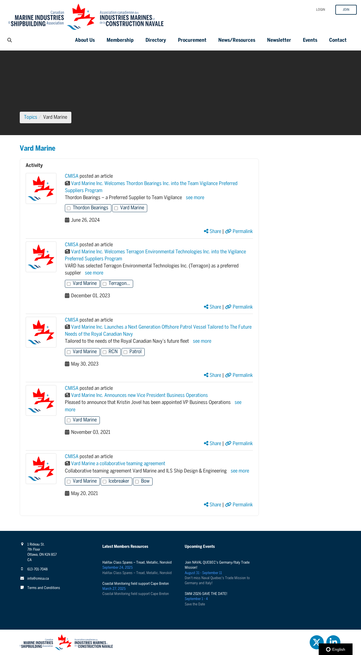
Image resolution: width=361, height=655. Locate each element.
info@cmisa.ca (38, 579)
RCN (113, 352)
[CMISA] (41, 188)
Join (346, 9)
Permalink (242, 231)
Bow (145, 481)
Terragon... (119, 283)
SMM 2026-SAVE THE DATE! (206, 594)
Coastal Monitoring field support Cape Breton (135, 584)
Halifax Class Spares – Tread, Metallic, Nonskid (137, 562)
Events (310, 40)
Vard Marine (132, 208)
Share (214, 231)
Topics (30, 117)
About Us (85, 40)
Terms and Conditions (43, 588)
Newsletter (279, 40)
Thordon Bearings (90, 208)
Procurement (192, 40)
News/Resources (236, 40)
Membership (120, 40)
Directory (156, 40)
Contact (338, 40)
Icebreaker (119, 481)
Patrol (135, 352)
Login (320, 9)
